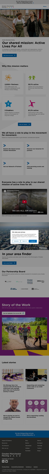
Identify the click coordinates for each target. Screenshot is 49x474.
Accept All (32, 241)
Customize (16, 241)
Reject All (24, 241)
